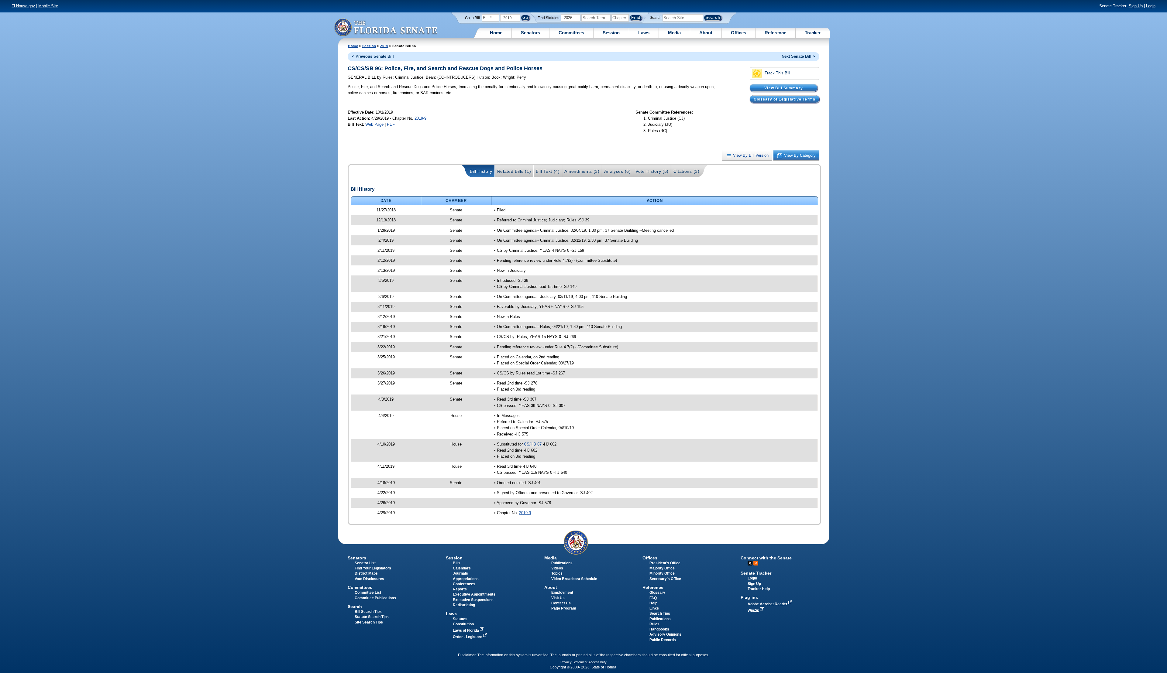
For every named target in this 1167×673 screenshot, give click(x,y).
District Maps (366, 573)
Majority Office (662, 568)
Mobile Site (48, 6)
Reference (775, 32)
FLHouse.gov (23, 6)
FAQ (653, 598)
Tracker (813, 32)
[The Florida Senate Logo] (385, 27)
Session (611, 32)
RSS (755, 563)
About (705, 32)
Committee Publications (375, 598)
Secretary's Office (665, 579)
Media (674, 32)
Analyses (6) (617, 171)
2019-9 (420, 118)
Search (656, 17)
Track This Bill (777, 73)
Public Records (662, 640)
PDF (391, 124)
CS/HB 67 (533, 444)
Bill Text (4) (548, 171)
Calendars (462, 568)
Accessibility (597, 662)
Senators (530, 32)
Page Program (563, 608)
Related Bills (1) (514, 171)
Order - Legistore (468, 637)
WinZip (754, 610)
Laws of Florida (466, 630)
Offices (738, 32)
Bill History (481, 171)
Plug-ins (749, 597)
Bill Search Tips (368, 611)
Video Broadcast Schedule (574, 579)
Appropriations (466, 579)
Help (653, 603)
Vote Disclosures (369, 579)
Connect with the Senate (766, 557)
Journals (460, 573)
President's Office (664, 563)
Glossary (657, 592)
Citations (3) (686, 171)
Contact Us (561, 603)
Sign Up (1136, 6)
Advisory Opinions (665, 634)
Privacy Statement (573, 662)
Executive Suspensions (473, 600)
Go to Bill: (473, 18)
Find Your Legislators (373, 568)
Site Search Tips (369, 622)
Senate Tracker (756, 573)
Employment (562, 592)
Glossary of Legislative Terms (784, 99)
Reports (460, 589)
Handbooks (659, 629)
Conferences (464, 584)
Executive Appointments (474, 594)
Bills (456, 563)
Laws (643, 32)
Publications (562, 563)
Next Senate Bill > (798, 56)
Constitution (463, 624)
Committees (571, 32)
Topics (557, 573)
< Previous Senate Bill (373, 56)
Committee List (368, 592)
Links (654, 608)
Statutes (460, 619)
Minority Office (662, 573)
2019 (384, 46)
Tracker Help (759, 589)
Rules (654, 624)
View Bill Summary (783, 88)
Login (1150, 6)
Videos (557, 568)
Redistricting (464, 605)
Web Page (374, 124)
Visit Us (558, 598)
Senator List (365, 563)
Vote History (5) (652, 171)
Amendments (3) (582, 171)
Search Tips (659, 613)
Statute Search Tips (372, 617)
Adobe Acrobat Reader (768, 604)
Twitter (750, 563)
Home (496, 32)
